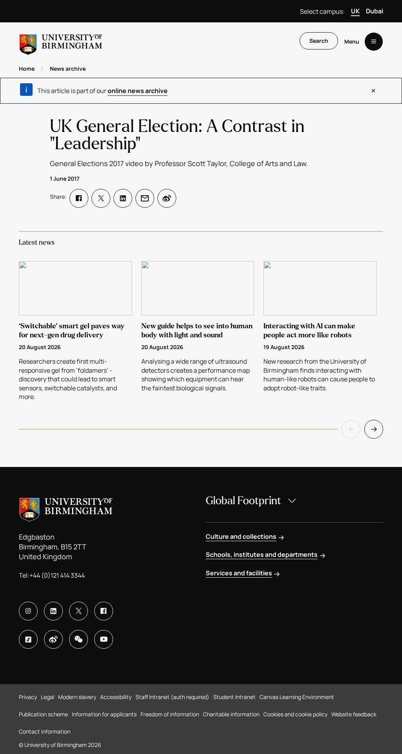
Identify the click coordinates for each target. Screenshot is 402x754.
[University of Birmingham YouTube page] (103, 639)
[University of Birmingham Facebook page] (103, 611)
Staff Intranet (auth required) (172, 697)
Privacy (28, 697)
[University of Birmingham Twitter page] (78, 611)
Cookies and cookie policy (295, 714)
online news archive (138, 90)
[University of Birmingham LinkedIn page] (53, 611)
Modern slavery (77, 697)
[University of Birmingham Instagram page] (28, 611)
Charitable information (231, 714)
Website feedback (353, 714)
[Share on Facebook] (78, 198)
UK (355, 11)
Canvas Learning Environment (296, 697)
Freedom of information (170, 714)
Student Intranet (234, 697)
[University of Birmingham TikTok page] (28, 639)
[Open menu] (373, 41)
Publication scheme (43, 714)
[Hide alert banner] (373, 90)
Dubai (374, 11)
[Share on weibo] (166, 198)
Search (318, 40)
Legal (47, 697)
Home (27, 68)
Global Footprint (243, 501)
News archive (68, 68)
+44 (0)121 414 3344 (57, 575)
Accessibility (116, 697)
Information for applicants (104, 714)
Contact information (44, 731)
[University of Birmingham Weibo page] (53, 639)
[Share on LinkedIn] (122, 198)
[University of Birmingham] (61, 41)
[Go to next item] (373, 429)
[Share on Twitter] (100, 198)
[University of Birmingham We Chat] (78, 639)
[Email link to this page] (144, 198)
